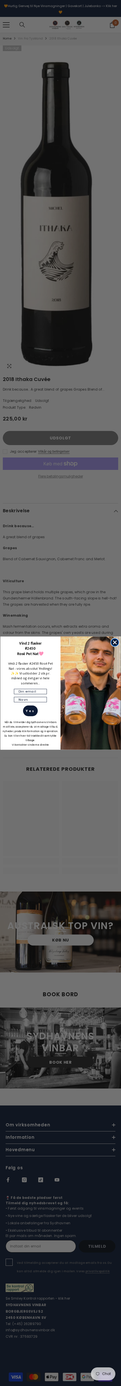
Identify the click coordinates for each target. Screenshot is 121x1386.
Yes (30, 710)
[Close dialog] (115, 642)
